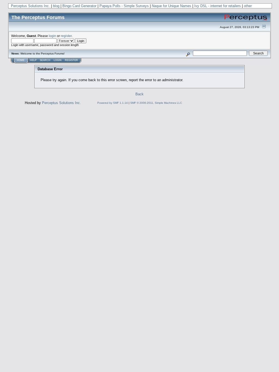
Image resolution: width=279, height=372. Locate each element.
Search (45, 60)
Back (139, 94)
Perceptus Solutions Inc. (30, 6)
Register (71, 60)
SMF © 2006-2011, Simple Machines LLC (156, 102)
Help (33, 60)
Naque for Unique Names (171, 6)
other (248, 6)
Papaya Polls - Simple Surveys (124, 6)
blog (56, 6)
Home (21, 60)
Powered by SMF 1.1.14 (112, 102)
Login (58, 60)
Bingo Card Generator (79, 6)
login (52, 36)
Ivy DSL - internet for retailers (217, 6)
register (66, 36)
